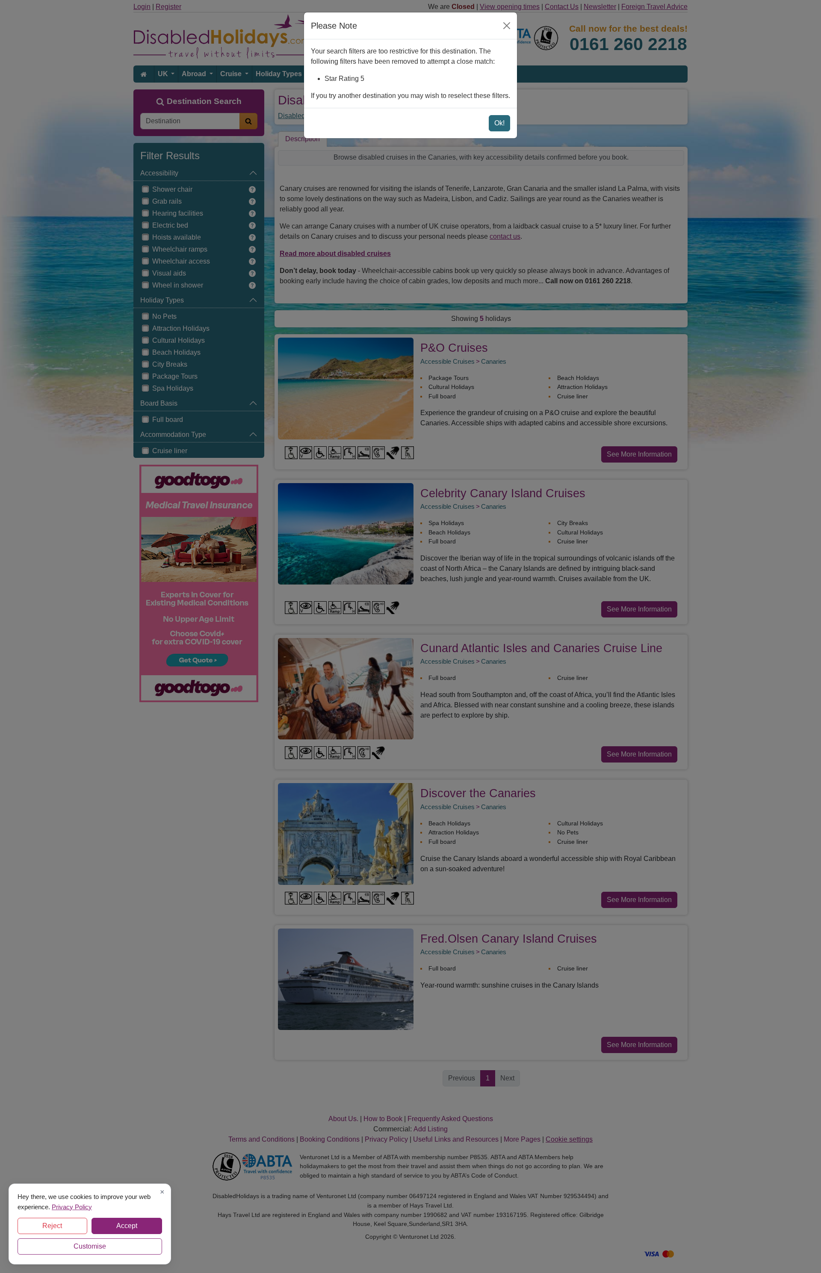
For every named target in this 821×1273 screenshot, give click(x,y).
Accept (126, 1225)
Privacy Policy (72, 1206)
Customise (90, 1246)
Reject (52, 1225)
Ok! (499, 123)
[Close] (507, 26)
